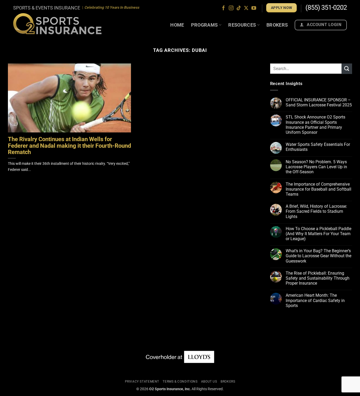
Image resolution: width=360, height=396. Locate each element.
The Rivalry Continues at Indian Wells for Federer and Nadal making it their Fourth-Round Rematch (69, 146)
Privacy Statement (142, 381)
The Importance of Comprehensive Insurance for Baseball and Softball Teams (318, 189)
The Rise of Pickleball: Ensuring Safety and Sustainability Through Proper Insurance (317, 278)
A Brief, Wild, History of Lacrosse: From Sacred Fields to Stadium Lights (316, 211)
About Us (209, 381)
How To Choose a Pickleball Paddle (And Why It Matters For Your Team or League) (318, 233)
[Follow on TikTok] (238, 8)
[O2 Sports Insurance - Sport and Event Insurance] (57, 24)
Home (177, 25)
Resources (242, 25)
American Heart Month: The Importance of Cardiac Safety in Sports (315, 300)
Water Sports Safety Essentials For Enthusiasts (318, 147)
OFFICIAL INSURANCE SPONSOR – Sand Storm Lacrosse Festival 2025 (319, 102)
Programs (204, 25)
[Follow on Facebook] (223, 8)
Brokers (277, 25)
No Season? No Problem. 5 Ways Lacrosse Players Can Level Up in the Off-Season (316, 166)
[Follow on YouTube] (253, 8)
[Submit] (347, 68)
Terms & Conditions (180, 381)
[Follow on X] (246, 8)
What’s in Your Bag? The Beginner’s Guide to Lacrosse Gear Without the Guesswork (318, 255)
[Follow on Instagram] (231, 8)
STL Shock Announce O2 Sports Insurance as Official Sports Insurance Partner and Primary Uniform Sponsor (315, 125)
